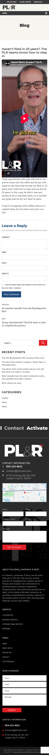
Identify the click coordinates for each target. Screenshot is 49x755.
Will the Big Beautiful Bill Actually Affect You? (23, 358)
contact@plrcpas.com (18, 471)
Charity (5, 398)
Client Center (25, 2)
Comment (6, 237)
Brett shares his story (11, 383)
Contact (6, 657)
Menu (4, 13)
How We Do (7, 652)
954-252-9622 (11, 2)
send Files (38, 2)
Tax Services (7, 615)
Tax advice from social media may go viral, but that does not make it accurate (23, 370)
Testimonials (8, 661)
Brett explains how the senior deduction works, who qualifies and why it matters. (23, 377)
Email (4, 263)
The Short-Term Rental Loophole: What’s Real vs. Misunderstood (24, 363)
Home (4, 643)
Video (4, 406)
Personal (6, 629)
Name (4, 252)
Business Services (10, 620)
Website (5, 273)
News (4, 402)
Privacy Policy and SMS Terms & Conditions (29, 752)
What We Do (7, 648)
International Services (12, 624)
